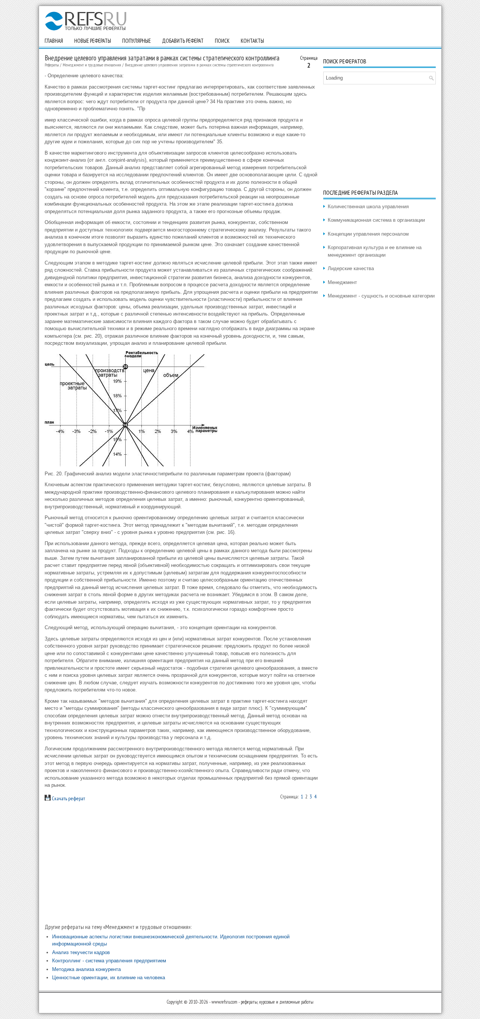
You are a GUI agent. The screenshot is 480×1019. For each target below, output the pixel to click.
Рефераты (52, 65)
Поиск (222, 40)
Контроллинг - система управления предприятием (109, 960)
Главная (54, 40)
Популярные (136, 40)
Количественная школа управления (368, 206)
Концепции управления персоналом (368, 234)
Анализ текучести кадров (81, 952)
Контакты (252, 40)
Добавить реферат (183, 40)
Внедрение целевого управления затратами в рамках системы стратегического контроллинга (199, 65)
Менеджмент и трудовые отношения (92, 65)
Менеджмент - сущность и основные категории (381, 296)
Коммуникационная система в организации (376, 220)
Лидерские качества (351, 268)
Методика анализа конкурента (86, 969)
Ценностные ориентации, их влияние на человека (108, 977)
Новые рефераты (92, 40)
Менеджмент (342, 282)
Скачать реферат (68, 798)
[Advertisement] (181, 862)
